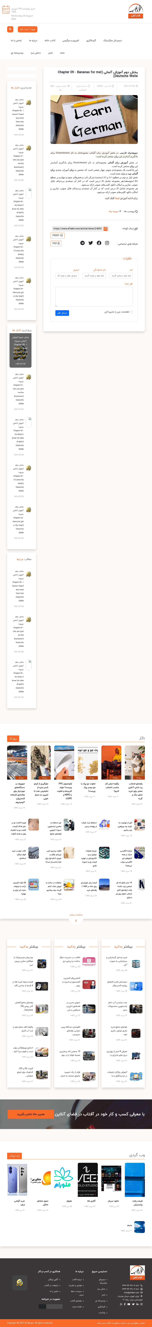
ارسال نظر (62, 313)
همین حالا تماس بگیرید (30, 1114)
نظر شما (129, 283)
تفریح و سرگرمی (71, 40)
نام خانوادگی (99, 270)
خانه (62, 53)
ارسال (42, 1306)
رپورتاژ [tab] (13, 738)
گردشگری (91, 40)
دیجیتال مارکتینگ (112, 40)
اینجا (117, 198)
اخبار (50, 53)
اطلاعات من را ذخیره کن (116, 312)
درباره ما (33, 40)
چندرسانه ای (17, 53)
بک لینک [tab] (14, 1156)
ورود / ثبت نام (27, 29)
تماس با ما (16, 40)
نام (131, 270)
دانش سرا (36, 53)
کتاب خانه (50, 40)
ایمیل (76, 270)
